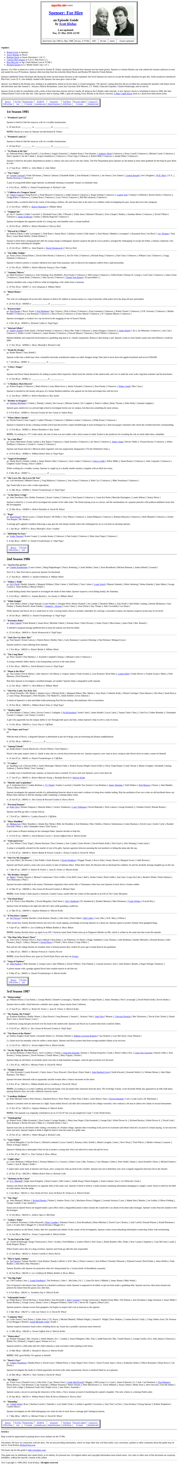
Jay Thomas (163, 233)
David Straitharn (68, 860)
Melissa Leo (15, 824)
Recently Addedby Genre (80, 103)
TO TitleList (18, 103)
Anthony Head (105, 153)
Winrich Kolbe (78, 777)
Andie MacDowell (75, 1382)
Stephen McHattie (18, 403)
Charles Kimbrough (18, 567)
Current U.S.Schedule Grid (93, 103)
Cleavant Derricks (123, 1016)
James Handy (125, 330)
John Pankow (16, 964)
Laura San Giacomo (143, 1053)
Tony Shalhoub (72, 901)
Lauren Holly (124, 674)
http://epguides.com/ (37, 1450)
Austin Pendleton (37, 1280)
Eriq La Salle (99, 461)
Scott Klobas (67, 24)
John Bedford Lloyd (101, 1072)
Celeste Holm (16, 1404)
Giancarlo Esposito (71, 1053)
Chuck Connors (17, 195)
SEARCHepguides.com (40, 103)
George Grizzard (17, 175)
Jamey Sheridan (116, 785)
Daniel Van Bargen (74, 277)
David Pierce (46, 942)
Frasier (75, 956)
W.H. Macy (161, 175)
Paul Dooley (15, 311)
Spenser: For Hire (66, 12)
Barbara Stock (13, 57)
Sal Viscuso (15, 918)
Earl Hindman (43, 311)
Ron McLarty (13, 62)
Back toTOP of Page (8, 103)
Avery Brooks (13, 55)
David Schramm (116, 1099)
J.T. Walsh (49, 785)
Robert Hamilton (39, 207)
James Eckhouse (25, 217)
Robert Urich (12, 52)
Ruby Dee (14, 807)
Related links (28, 102)
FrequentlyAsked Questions (54, 103)
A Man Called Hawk (123, 93)
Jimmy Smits (117, 442)
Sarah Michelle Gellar (39, 1322)
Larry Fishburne (79, 807)
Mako (12, 877)
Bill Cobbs (88, 918)
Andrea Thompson (18, 1363)
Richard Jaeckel (14, 65)
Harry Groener (73, 1300)
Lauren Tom (122, 195)
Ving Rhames (164, 1382)
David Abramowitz (54, 248)
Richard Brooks (40, 1200)
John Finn (99, 1016)
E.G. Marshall (16, 1181)
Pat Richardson (69, 712)
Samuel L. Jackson (53, 606)
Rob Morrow (144, 785)
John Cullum (15, 623)
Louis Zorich (99, 584)
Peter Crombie (51, 1222)
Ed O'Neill (14, 584)
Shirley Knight (16, 330)
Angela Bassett (132, 175)
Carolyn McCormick (16, 60)
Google (29, 104)
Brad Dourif (15, 517)
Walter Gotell (124, 386)
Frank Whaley (134, 901)
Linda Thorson (16, 536)
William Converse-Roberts (85, 1036)
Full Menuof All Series (66, 103)
